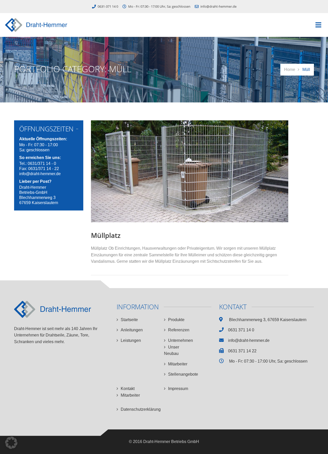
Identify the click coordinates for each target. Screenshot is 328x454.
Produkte (176, 320)
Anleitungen (132, 330)
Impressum (178, 388)
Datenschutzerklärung (141, 409)
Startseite (129, 320)
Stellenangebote (183, 374)
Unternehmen (180, 340)
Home (289, 69)
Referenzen (178, 330)
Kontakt (128, 388)
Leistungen (131, 340)
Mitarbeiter (177, 364)
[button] (318, 24)
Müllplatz (105, 235)
